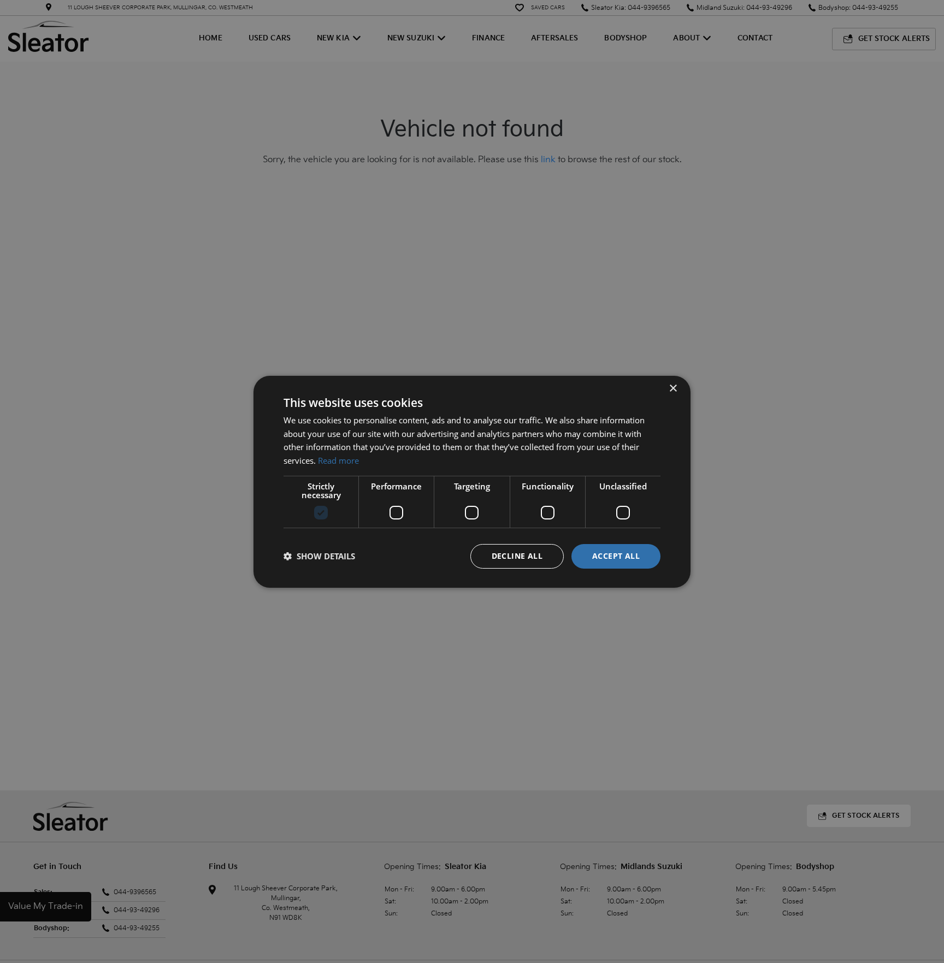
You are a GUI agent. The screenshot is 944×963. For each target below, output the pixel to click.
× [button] (673, 388)
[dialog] (472, 481)
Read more (338, 460)
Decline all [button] (517, 556)
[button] (319, 556)
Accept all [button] (616, 556)
